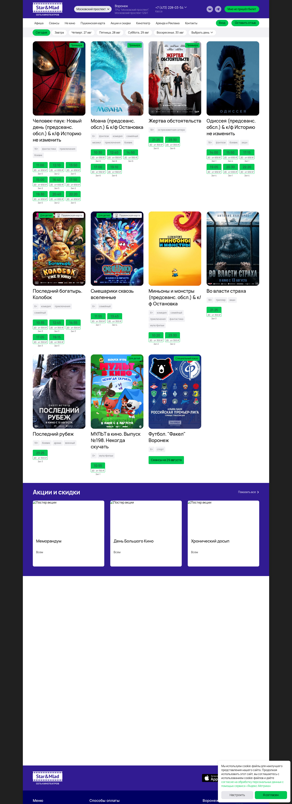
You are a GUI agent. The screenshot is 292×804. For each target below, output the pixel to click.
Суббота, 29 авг (138, 32)
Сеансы (54, 23)
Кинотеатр (143, 23)
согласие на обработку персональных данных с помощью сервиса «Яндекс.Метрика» (252, 784)
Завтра (59, 32)
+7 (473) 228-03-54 (169, 7)
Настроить (237, 795)
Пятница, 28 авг (110, 32)
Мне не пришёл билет (242, 9)
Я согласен (271, 795)
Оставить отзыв (245, 23)
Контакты (191, 23)
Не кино (70, 23)
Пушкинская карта (93, 23)
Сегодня (41, 32)
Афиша (39, 23)
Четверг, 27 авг (82, 32)
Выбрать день (200, 32)
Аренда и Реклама (168, 23)
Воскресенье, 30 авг (170, 32)
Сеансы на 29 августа (166, 460)
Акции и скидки (121, 23)
